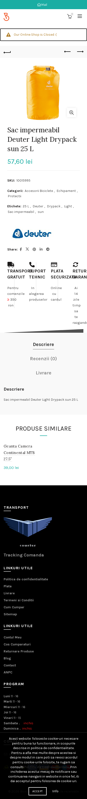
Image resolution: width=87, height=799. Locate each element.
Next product (80, 52)
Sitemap (10, 614)
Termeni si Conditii (19, 600)
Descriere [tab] (43, 344)
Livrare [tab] (43, 373)
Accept (37, 791)
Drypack (53, 206)
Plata (8, 586)
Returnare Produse (19, 651)
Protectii (14, 196)
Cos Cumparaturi (17, 644)
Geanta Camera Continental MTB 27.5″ (19, 452)
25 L (26, 206)
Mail (44, 5)
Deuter (38, 206)
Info (55, 791)
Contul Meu (13, 637)
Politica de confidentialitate (26, 579)
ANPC (8, 672)
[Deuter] (31, 234)
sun (41, 212)
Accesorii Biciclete (39, 191)
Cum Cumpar (14, 607)
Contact (10, 665)
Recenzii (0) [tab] (43, 358)
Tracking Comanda (24, 555)
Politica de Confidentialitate (46, 767)
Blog (7, 658)
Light (68, 206)
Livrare (9, 593)
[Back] (7, 52)
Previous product (68, 52)
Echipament (66, 191)
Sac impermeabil (21, 212)
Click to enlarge (71, 112)
